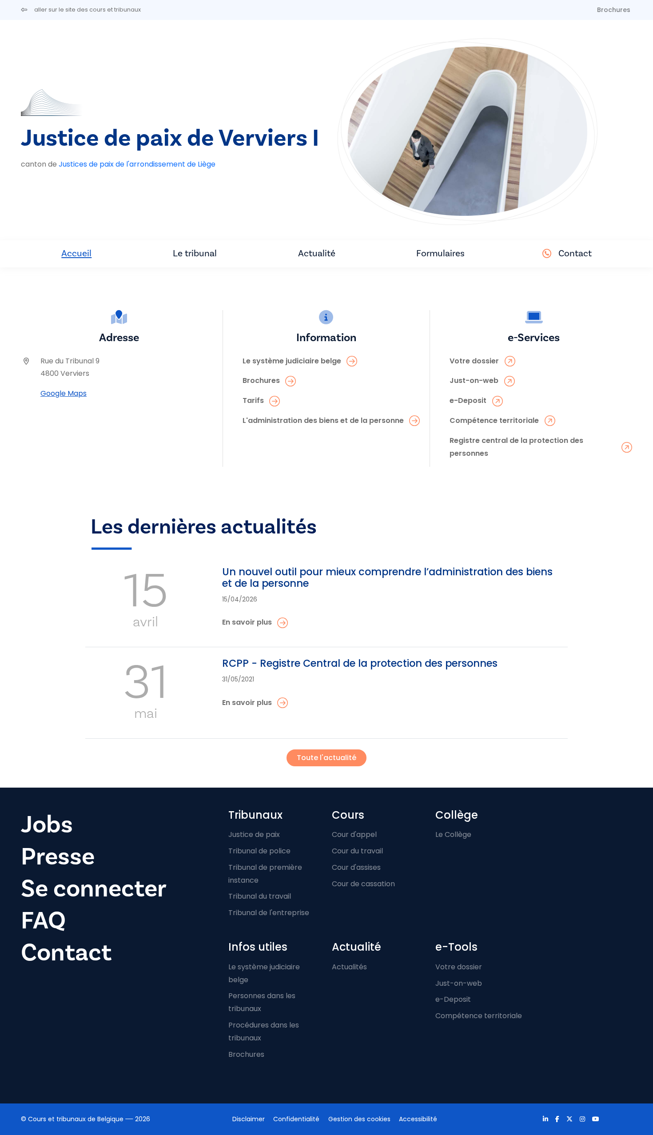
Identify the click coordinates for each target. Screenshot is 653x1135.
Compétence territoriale (478, 1016)
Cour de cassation (363, 884)
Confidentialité (296, 1119)
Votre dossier (458, 967)
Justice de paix (254, 834)
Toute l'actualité (326, 758)
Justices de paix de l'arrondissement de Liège (137, 164)
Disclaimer (248, 1119)
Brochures (613, 9)
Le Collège (453, 834)
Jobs (47, 824)
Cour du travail (357, 851)
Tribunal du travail (259, 896)
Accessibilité (418, 1119)
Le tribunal (195, 253)
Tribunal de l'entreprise (268, 913)
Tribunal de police (259, 851)
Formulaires (440, 253)
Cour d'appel (354, 834)
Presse (58, 856)
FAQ (43, 920)
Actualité (316, 253)
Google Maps (63, 393)
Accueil (76, 253)
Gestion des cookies (359, 1119)
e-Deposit (453, 999)
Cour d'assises (356, 867)
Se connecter (94, 888)
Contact (575, 253)
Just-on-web (458, 983)
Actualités (349, 967)
